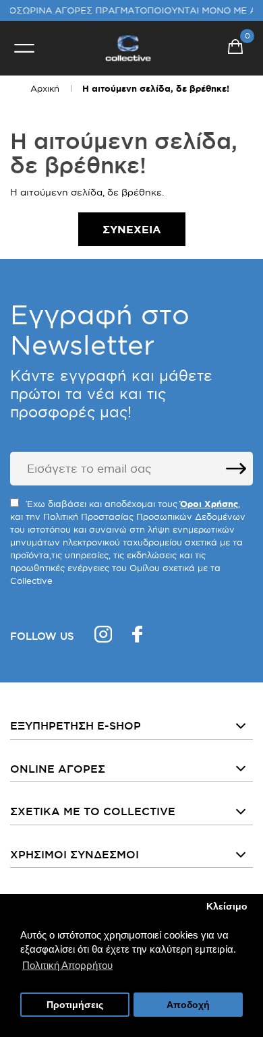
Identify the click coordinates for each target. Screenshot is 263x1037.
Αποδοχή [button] (188, 1005)
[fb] (137, 636)
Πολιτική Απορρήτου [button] (67, 965)
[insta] (103, 636)
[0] (235, 48)
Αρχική (44, 88)
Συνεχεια (132, 229)
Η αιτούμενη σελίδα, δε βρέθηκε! (155, 89)
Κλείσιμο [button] (226, 906)
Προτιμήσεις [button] (75, 1005)
